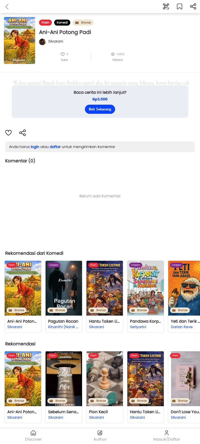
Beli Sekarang (100, 109)
